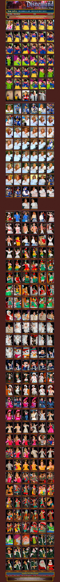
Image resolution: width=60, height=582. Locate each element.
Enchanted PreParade (17, 114)
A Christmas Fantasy (42, 246)
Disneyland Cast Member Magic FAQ (37, 17)
